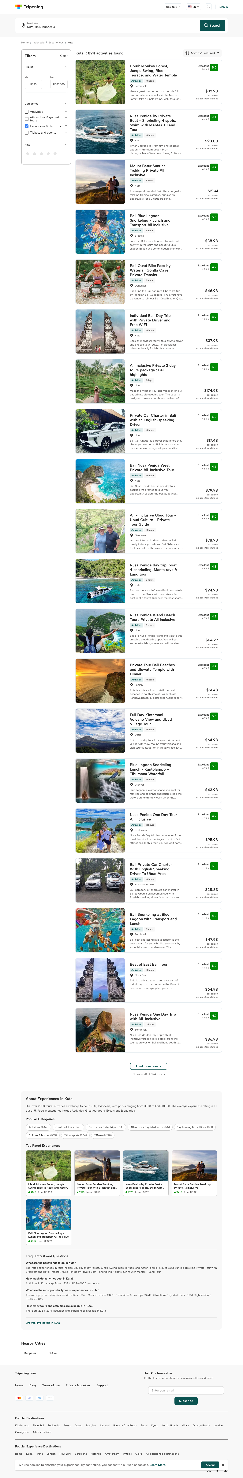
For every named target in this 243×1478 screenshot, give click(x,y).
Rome (18, 1453)
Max (52, 77)
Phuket (127, 1453)
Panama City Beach (125, 1425)
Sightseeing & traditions (195, 1127)
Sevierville (54, 1425)
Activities (36, 111)
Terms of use (51, 1385)
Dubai (29, 1453)
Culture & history (43, 1135)
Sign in (223, 7)
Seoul (144, 1425)
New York (65, 1453)
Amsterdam (112, 1453)
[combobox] (200, 53)
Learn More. (158, 1465)
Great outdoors (68, 1127)
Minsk (185, 1425)
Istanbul (105, 1425)
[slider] (24, 92)
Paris (40, 1453)
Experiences (56, 42)
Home (25, 42)
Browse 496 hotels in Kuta (43, 1322)
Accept (210, 1465)
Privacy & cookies (78, 1385)
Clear (64, 55)
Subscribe (186, 1401)
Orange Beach (201, 1425)
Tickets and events (43, 132)
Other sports (75, 1135)
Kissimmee (22, 1425)
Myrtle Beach (170, 1425)
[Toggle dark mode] (208, 6)
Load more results (148, 1066)
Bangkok (91, 1425)
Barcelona (81, 1453)
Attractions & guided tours (44, 119)
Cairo (138, 1453)
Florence (96, 1453)
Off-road (103, 1135)
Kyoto (154, 1425)
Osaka (78, 1425)
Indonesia (38, 42)
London (218, 1425)
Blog (32, 1385)
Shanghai (38, 1425)
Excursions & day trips (45, 126)
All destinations (42, 1432)
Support (102, 1385)
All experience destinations (162, 1453)
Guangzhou (22, 1432)
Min (26, 77)
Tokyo (67, 1425)
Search (215, 25)
